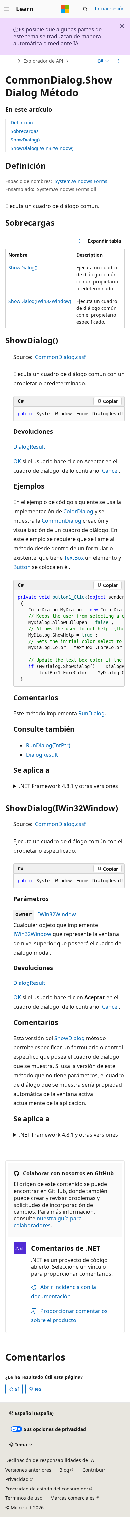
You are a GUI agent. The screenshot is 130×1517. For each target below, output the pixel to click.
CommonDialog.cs (58, 357)
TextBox (74, 557)
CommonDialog (61, 520)
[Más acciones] (119, 61)
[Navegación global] (6, 9)
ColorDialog (78, 511)
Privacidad (17, 1479)
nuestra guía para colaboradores (48, 1222)
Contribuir (93, 1470)
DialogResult (29, 446)
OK (17, 461)
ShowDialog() (25, 140)
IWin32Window (57, 914)
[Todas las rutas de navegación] (11, 61)
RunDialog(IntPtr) (48, 745)
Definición (22, 122)
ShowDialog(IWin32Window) (42, 148)
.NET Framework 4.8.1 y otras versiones (68, 786)
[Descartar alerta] (122, 26)
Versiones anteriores (28, 1470)
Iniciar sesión (110, 8)
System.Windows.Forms (81, 181)
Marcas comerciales (72, 1498)
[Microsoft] (65, 9)
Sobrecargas (25, 131)
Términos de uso (23, 1498)
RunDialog (91, 713)
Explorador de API (43, 61)
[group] (69, 414)
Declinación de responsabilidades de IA (49, 1460)
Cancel (110, 470)
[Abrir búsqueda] (85, 9)
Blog (64, 1470)
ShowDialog (69, 1038)
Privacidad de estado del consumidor (46, 1489)
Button (22, 567)
